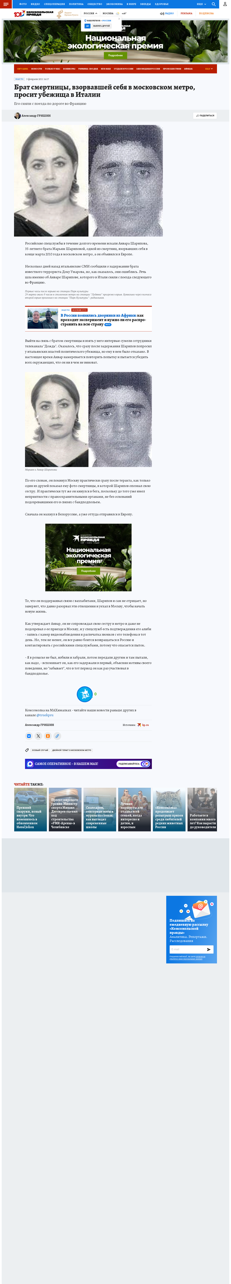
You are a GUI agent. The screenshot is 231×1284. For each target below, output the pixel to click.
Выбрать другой (101, 26)
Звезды (145, 4)
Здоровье (161, 4)
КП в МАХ (106, 68)
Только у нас (52, 68)
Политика (76, 4)
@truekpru (45, 715)
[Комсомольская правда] (33, 13)
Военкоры (69, 68)
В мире (131, 4)
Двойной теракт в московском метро (71, 750)
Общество (94, 4)
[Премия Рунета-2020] (65, 13)
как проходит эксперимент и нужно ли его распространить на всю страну (103, 319)
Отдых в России (123, 68)
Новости (36, 68)
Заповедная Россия (148, 68)
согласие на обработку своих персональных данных (187, 957)
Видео (35, 4)
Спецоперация (54, 4)
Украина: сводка (88, 68)
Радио (169, 13)
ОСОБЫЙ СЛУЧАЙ (40, 750)
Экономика (114, 4)
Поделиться (207, 115)
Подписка (206, 13)
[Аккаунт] (225, 4)
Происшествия (172, 68)
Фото (23, 4)
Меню (6, 4)
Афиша (188, 68)
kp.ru (145, 725)
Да (87, 26)
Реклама (186, 13)
